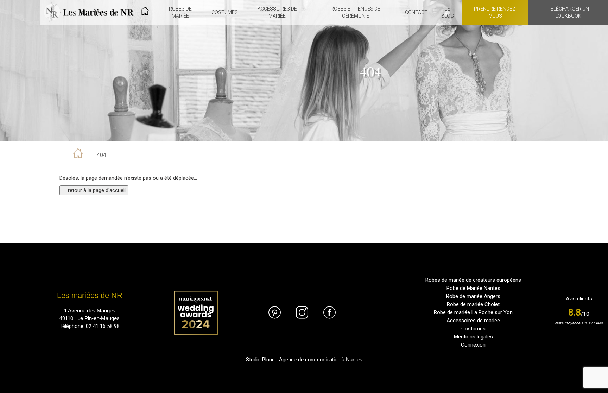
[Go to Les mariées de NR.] (77, 155)
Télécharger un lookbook (568, 12)
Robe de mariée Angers (473, 296)
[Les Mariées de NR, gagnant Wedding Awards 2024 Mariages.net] (196, 313)
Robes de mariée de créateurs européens (473, 280)
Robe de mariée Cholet (473, 304)
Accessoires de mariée (473, 320)
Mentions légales (473, 337)
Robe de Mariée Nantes (473, 288)
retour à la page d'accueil (96, 190)
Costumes (473, 328)
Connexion (473, 345)
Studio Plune (260, 359)
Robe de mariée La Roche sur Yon (473, 312)
